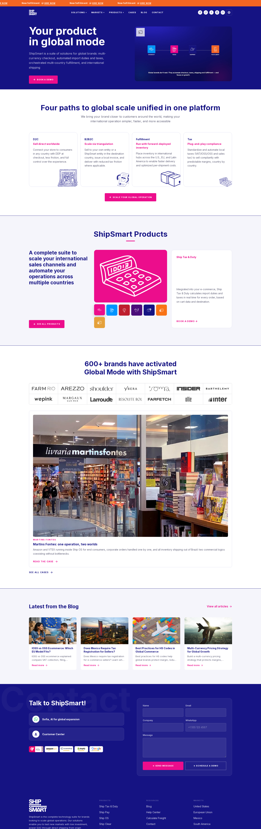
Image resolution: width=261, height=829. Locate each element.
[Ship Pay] (111, 310)
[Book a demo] (200, 12)
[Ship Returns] (99, 322)
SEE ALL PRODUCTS (46, 324)
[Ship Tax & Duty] (99, 309)
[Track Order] (206, 12)
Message (148, 735)
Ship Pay (104, 812)
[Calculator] (217, 12)
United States (201, 806)
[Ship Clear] (136, 310)
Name (146, 705)
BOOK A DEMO (43, 79)
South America (202, 823)
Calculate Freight (156, 818)
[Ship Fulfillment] (161, 310)
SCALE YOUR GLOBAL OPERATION (130, 197)
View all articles (217, 606)
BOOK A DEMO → (187, 321)
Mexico (198, 818)
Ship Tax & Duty (108, 806)
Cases (132, 12)
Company (148, 720)
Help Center (153, 812)
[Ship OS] (124, 310)
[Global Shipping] (149, 310)
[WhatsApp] (223, 12)
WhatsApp (191, 720)
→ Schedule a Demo (205, 765)
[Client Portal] (211, 12)
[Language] (229, 12)
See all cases (39, 572)
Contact (158, 12)
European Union (203, 812)
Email (188, 705)
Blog (144, 12)
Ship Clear (105, 823)
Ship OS (104, 818)
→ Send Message (163, 765)
